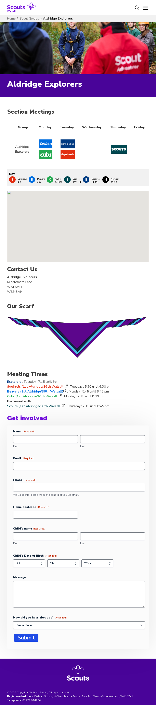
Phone (24, 480)
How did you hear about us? (40, 617)
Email (23, 458)
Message (19, 577)
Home (11, 18)
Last (82, 446)
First (15, 446)
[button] (78, 223)
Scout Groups (29, 18)
